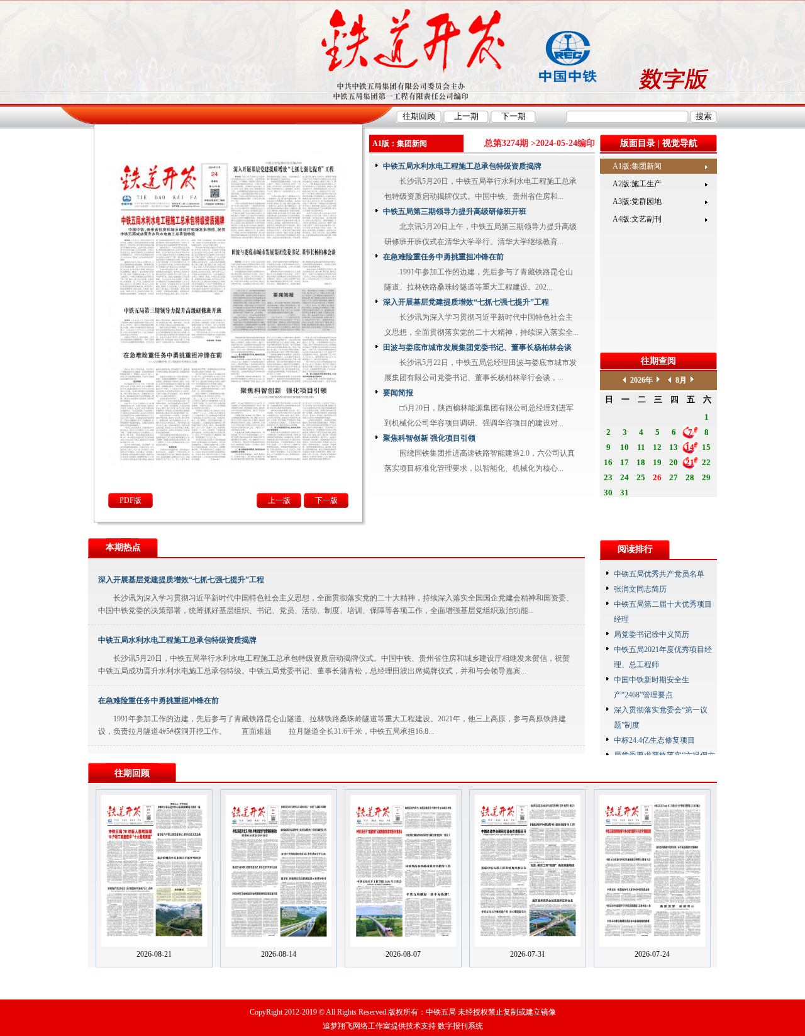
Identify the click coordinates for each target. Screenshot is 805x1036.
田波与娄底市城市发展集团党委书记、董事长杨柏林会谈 (477, 347)
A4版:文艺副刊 (637, 219)
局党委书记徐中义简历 (651, 634)
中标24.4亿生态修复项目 (654, 740)
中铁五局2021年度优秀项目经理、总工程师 (663, 657)
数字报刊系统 (460, 1026)
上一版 (279, 500)
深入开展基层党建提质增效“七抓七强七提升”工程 (466, 302)
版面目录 (637, 143)
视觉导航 (679, 143)
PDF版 (130, 500)
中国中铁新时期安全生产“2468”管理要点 (651, 687)
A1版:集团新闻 (637, 166)
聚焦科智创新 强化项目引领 (429, 438)
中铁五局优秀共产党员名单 (659, 574)
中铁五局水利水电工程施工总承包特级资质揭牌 (462, 166)
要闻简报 (398, 392)
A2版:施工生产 (637, 183)
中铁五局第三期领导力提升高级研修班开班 (454, 211)
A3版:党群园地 (637, 201)
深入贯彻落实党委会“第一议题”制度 (661, 717)
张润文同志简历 (640, 589)
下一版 (326, 500)
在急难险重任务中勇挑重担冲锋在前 (443, 256)
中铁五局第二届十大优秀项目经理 (663, 612)
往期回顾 (132, 773)
